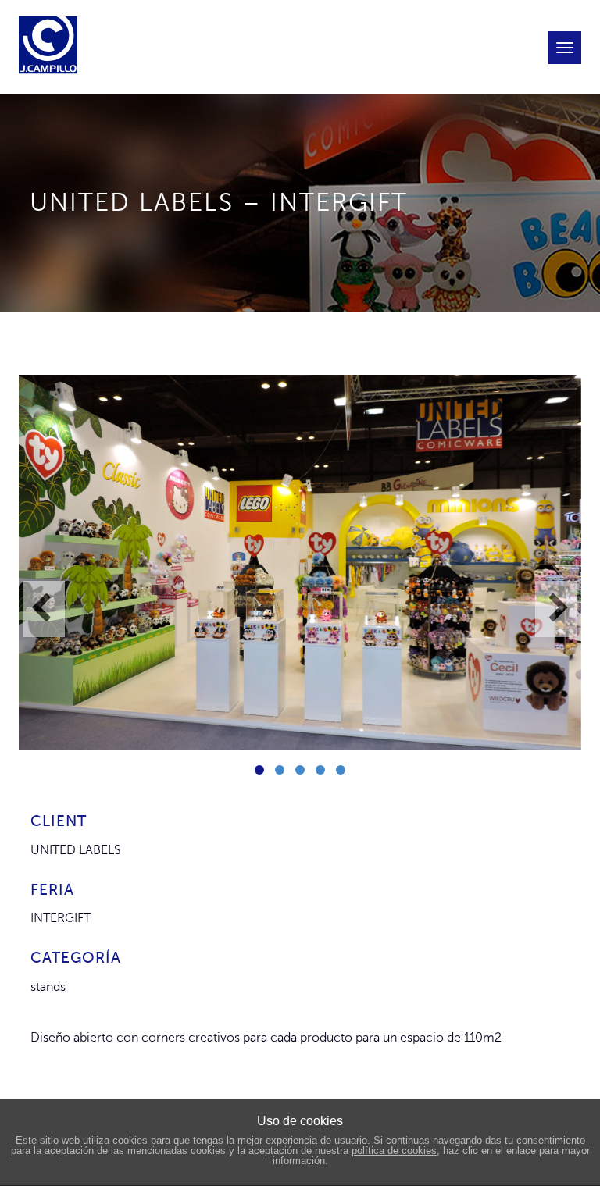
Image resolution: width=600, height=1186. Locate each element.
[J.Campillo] (52, 19)
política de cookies (394, 1150)
